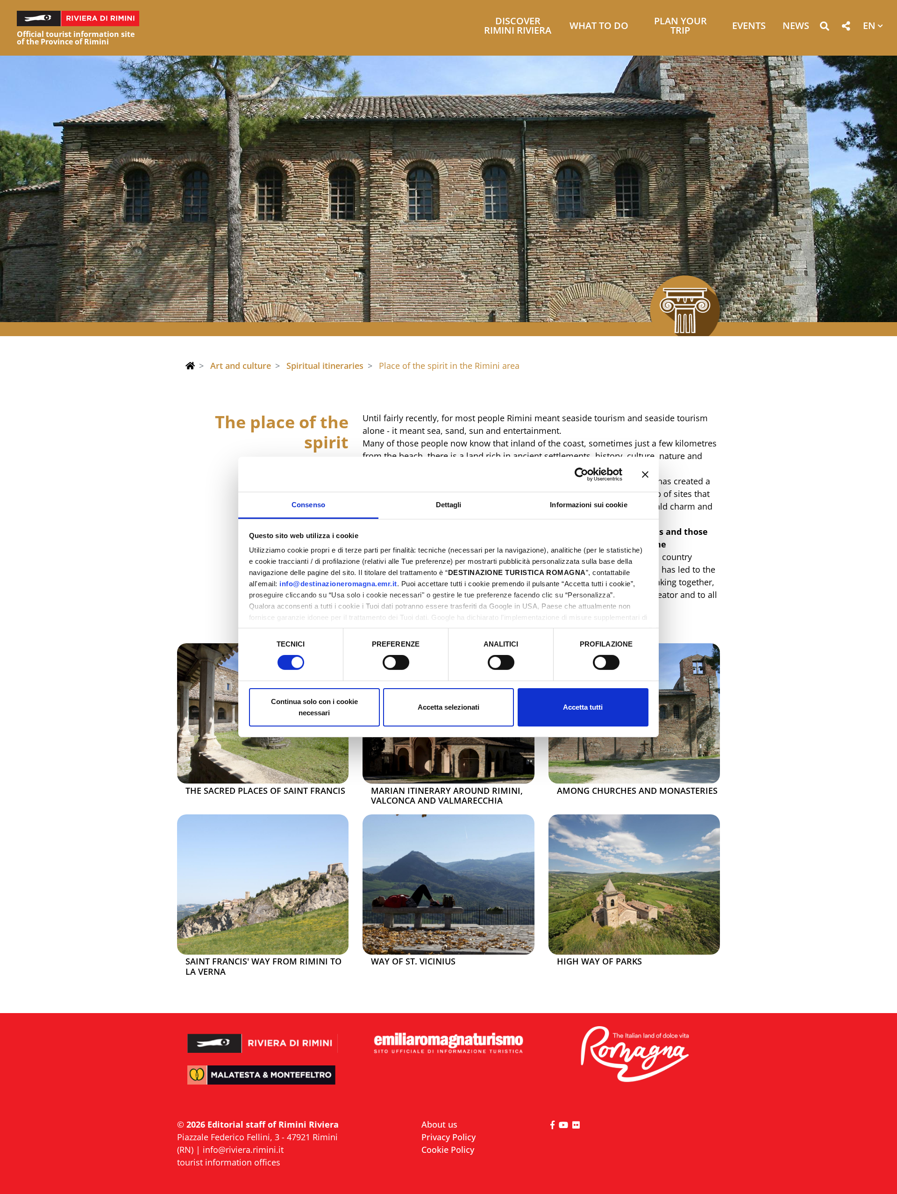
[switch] (396, 662)
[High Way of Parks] (634, 884)
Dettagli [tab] (449, 505)
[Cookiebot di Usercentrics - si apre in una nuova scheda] (581, 474)
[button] (824, 28)
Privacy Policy (448, 1137)
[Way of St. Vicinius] (448, 884)
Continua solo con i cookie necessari (314, 707)
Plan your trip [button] (680, 26)
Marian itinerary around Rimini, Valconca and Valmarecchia (447, 796)
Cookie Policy (447, 1149)
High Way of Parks (599, 962)
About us (439, 1124)
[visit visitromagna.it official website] (634, 1054)
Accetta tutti (583, 707)
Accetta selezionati (448, 707)
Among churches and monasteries (637, 791)
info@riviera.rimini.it (243, 1149)
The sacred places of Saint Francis (265, 791)
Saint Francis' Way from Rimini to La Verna (263, 967)
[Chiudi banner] (645, 474)
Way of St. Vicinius (413, 962)
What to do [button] (599, 26)
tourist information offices (228, 1162)
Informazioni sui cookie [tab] (588, 505)
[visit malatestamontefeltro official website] (263, 1081)
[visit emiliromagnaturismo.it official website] (448, 1043)
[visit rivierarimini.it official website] (263, 1037)
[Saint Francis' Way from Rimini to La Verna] (263, 884)
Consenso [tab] (308, 505)
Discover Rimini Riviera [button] (517, 26)
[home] (190, 365)
